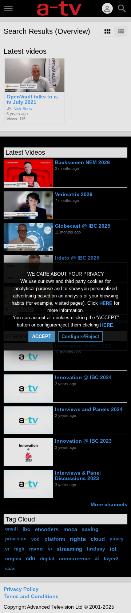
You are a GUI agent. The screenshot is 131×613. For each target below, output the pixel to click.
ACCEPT (41, 336)
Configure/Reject (80, 336)
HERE (105, 303)
